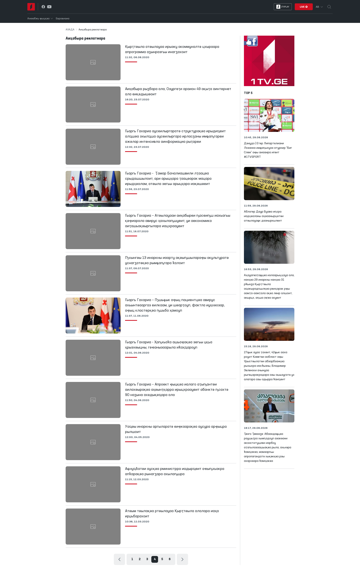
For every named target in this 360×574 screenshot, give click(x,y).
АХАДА (70, 29)
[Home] (31, 7)
